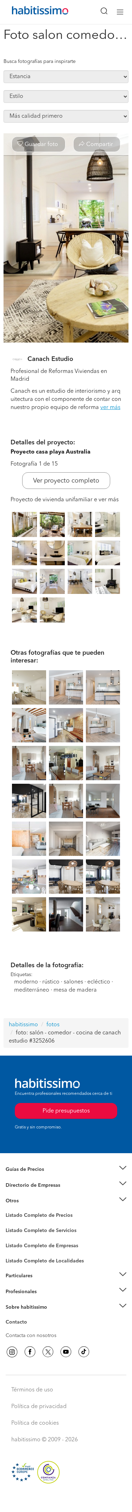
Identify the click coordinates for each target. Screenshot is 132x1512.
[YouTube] (65, 1351)
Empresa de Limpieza (30, 1200)
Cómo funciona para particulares (42, 1284)
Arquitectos (19, 1257)
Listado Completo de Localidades (45, 1261)
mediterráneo (31, 990)
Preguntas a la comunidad (35, 1216)
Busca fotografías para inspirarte (40, 61)
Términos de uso (32, 1390)
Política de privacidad (39, 1406)
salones (73, 982)
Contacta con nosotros (31, 1335)
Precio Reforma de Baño (33, 1177)
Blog (11, 1209)
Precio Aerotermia (26, 1185)
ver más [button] (110, 407)
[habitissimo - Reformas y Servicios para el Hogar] (32, 12)
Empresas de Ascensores (34, 1193)
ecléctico (98, 982)
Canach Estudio (50, 359)
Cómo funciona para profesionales (45, 1300)
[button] (66, 1169)
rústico (50, 982)
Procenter (16, 1230)
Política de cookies (35, 1423)
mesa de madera (75, 990)
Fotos (12, 1223)
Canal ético (18, 1323)
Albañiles (16, 1250)
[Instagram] (12, 1351)
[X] (48, 1351)
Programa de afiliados (30, 1330)
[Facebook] (30, 1351)
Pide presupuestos (66, 1500)
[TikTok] (83, 1351)
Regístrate (17, 1291)
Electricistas (19, 1243)
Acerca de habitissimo (31, 1316)
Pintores (15, 1236)
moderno (26, 982)
